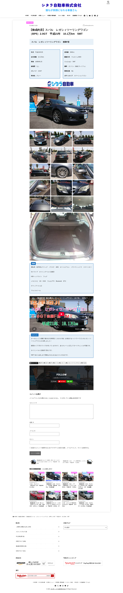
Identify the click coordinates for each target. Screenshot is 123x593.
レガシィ (63, 363)
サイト (32, 439)
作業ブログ (21, 541)
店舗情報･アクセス (77, 15)
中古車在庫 (33, 15)
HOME (27, 15)
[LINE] (95, 15)
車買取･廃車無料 (52, 15)
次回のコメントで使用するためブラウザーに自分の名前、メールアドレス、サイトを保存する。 (60, 448)
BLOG (68, 15)
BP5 (41, 363)
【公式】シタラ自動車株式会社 (58, 589)
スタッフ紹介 (61, 15)
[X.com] (87, 15)
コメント (33, 403)
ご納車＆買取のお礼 (23, 526)
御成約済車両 (30, 22)
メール (32, 431)
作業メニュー (42, 15)
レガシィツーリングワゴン (74, 363)
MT (51, 363)
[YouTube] (89, 15)
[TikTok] (97, 15)
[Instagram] (92, 15)
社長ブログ (21, 551)
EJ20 (46, 363)
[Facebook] (84, 15)
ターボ (56, 363)
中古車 (84, 363)
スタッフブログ (21, 531)
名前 (32, 422)
